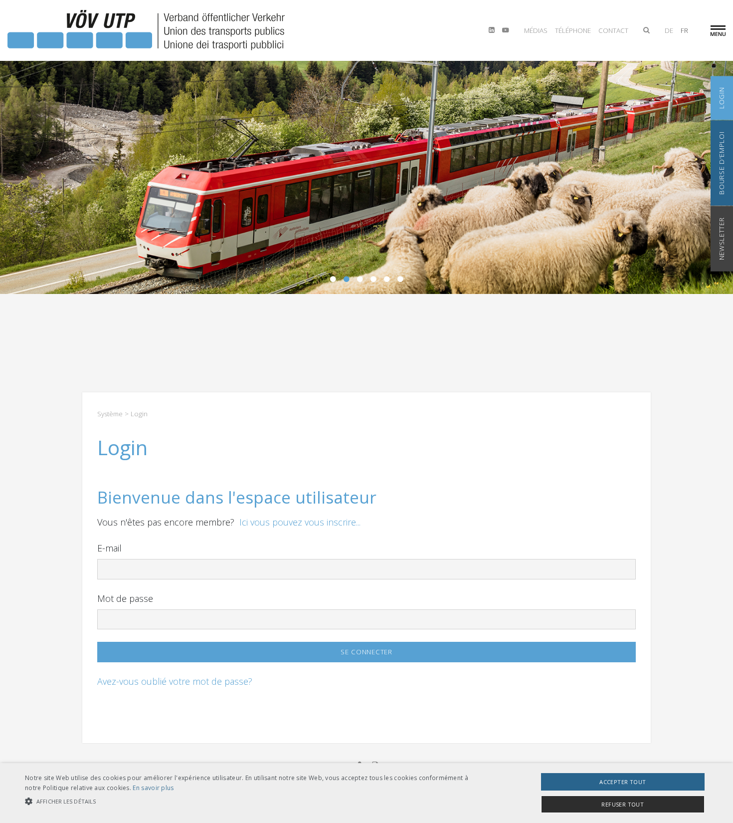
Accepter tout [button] (622, 782)
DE (669, 30)
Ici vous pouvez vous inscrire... (300, 522)
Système (110, 413)
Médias (536, 30)
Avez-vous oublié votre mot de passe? (174, 681)
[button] (247, 801)
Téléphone (573, 30)
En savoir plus (153, 788)
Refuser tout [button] (622, 804)
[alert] (366, 793)
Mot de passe (125, 598)
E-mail (109, 548)
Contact (613, 30)
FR (684, 30)
